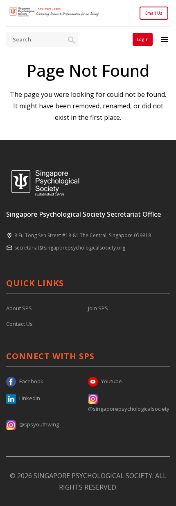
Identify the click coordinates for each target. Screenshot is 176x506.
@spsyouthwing (39, 424)
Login (143, 39)
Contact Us (19, 323)
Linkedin (29, 398)
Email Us (153, 13)
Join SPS (98, 308)
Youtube (111, 381)
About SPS (19, 308)
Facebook (31, 381)
